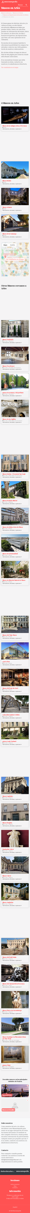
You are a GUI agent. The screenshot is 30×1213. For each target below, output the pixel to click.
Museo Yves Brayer (8, 366)
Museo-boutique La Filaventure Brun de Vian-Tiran (14, 1038)
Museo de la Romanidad (10, 554)
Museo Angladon (7, 902)
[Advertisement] (15, 85)
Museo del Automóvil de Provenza (13, 984)
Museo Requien (7, 823)
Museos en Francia (18, 13)
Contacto (15, 1187)
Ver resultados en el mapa (9, 67)
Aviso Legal (15, 1196)
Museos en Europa (6, 13)
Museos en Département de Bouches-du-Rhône (15, 15)
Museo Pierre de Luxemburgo (12, 1010)
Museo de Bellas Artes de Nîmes (12, 527)
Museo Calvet (6, 876)
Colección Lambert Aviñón (11, 715)
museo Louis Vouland (9, 741)
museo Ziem (6, 1065)
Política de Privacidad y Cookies (15, 1198)
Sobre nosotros (15, 1184)
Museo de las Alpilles (9, 419)
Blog (15, 1186)
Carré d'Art (6, 662)
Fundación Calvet (8, 849)
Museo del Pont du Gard (10, 688)
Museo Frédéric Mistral (9, 501)
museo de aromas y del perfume (13, 393)
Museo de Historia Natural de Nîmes (13, 580)
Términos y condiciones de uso (15, 1195)
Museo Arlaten (7, 207)
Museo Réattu (6, 181)
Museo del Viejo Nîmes (9, 635)
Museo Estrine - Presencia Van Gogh (13, 474)
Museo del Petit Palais (9, 957)
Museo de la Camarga (9, 234)
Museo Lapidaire (7, 796)
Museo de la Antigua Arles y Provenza (14, 126)
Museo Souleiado (7, 340)
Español (15, 1207)
